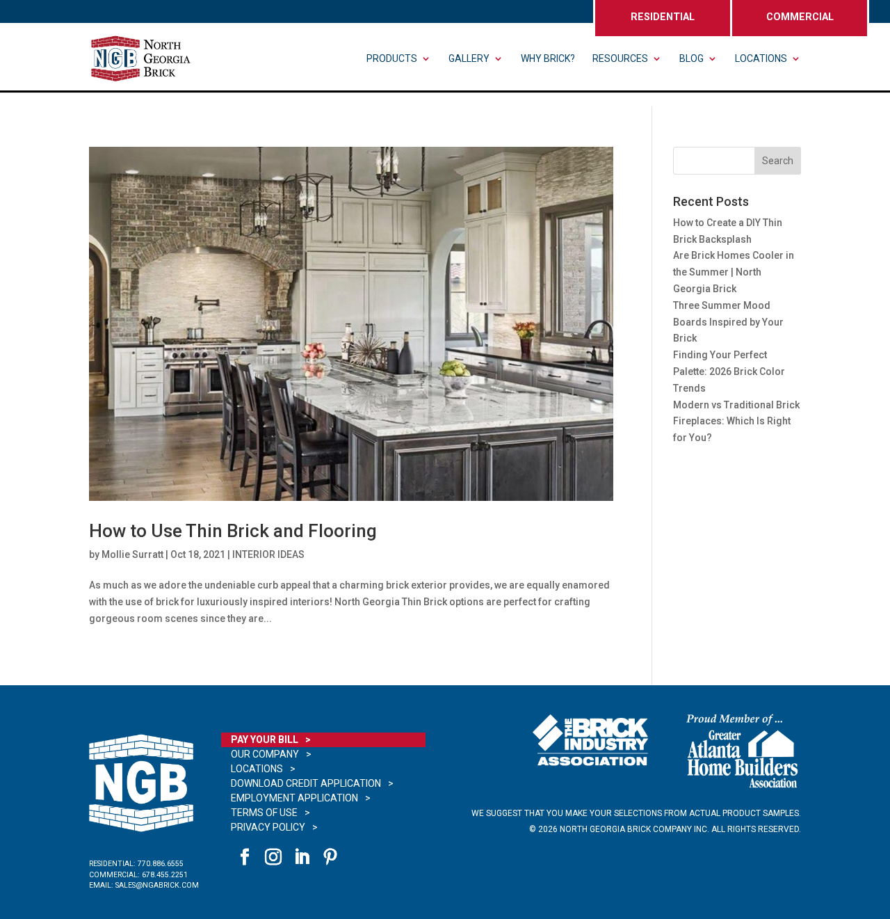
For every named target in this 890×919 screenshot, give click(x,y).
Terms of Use (264, 812)
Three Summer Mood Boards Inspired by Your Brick (728, 322)
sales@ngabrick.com (157, 885)
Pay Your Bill (264, 739)
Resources (620, 59)
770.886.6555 (161, 863)
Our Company (265, 754)
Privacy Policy (268, 827)
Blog (691, 59)
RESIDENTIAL (663, 17)
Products (391, 59)
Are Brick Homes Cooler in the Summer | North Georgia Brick (733, 272)
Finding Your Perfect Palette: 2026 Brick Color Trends (729, 371)
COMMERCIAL (800, 17)
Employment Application (294, 798)
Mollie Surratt (132, 554)
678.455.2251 (165, 874)
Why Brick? (548, 59)
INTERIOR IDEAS (268, 554)
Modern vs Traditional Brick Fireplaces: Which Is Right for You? (736, 421)
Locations (761, 59)
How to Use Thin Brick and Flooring (233, 530)
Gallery (469, 59)
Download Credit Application (306, 783)
